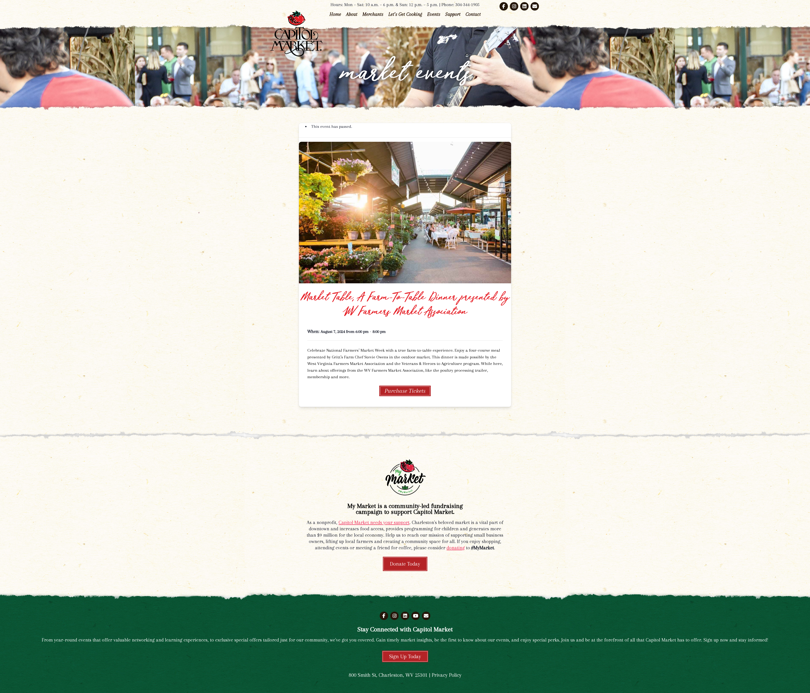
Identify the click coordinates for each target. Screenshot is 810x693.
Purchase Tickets (405, 390)
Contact (473, 14)
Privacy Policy (447, 675)
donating (456, 547)
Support (452, 14)
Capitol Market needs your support (374, 522)
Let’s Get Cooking (405, 14)
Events (433, 14)
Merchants (372, 14)
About (351, 14)
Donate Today (405, 564)
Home (335, 14)
